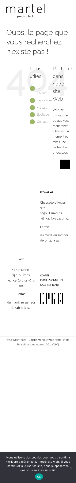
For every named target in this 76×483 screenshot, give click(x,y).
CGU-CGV (52, 344)
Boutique (43, 114)
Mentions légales (34, 344)
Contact (42, 121)
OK (39, 476)
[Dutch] (53, 259)
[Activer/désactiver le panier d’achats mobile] (60, 9)
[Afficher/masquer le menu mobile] (68, 9)
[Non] (71, 467)
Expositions (44, 100)
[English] (48, 259)
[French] (42, 259)
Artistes (42, 107)
